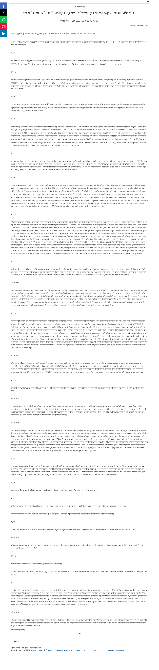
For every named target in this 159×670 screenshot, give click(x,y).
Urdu (41, 650)
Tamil (96, 650)
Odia (91, 650)
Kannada (110, 650)
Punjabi (77, 650)
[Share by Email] (3, 26)
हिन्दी (45, 650)
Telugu (103, 650)
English (34, 650)
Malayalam (119, 650)
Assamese (68, 650)
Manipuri (59, 650)
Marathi (51, 650)
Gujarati (84, 650)
